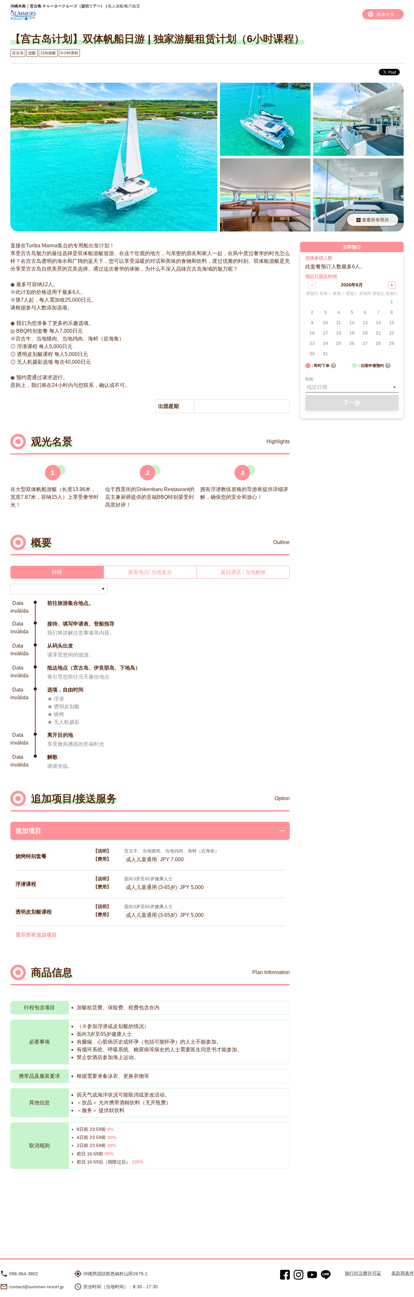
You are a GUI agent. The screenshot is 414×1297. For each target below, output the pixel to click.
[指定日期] (351, 387)
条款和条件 (402, 1273)
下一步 (352, 403)
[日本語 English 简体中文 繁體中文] (383, 14)
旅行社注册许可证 (363, 1273)
